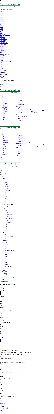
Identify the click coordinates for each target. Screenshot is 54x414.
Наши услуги (6, 263)
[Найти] (1, 11)
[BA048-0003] (2, 296)
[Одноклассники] (1, 281)
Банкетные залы (7, 241)
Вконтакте (3, 81)
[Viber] (4, 281)
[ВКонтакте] (0, 281)
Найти (1, 410)
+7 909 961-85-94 (2, 72)
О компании (1, 397)
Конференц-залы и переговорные (9, 236)
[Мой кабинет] (0, 158)
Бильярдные (6, 244)
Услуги (4, 261)
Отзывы (3, 335)
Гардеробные (6, 256)
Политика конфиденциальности (5, 408)
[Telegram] (7, 281)
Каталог (1, 399)
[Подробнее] (0, 379)
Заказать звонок (5, 275)
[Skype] (6, 281)
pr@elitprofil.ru (2, 278)
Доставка (3, 337)
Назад (4, 177)
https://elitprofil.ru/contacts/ (18, 362)
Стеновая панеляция (7, 190)
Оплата (3, 336)
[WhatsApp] (5, 281)
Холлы (5, 233)
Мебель (7, 224)
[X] (3, 281)
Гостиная (6, 249)
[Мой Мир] (2, 281)
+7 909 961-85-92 (2, 84)
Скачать (1, 400)
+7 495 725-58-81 (4, 74)
